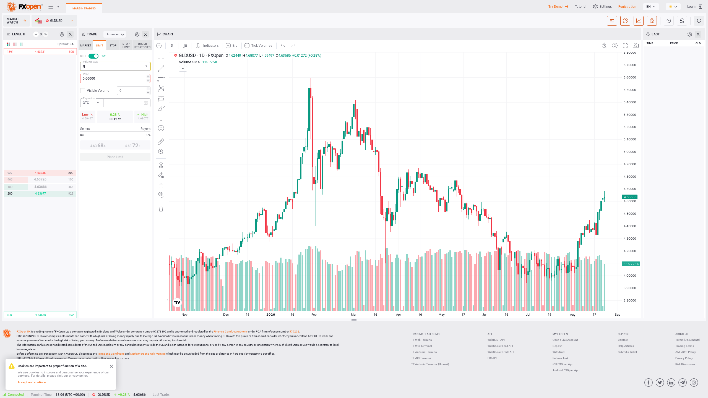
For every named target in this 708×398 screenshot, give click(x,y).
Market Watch (13, 20)
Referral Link (560, 358)
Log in (691, 7)
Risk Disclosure (685, 364)
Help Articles (626, 345)
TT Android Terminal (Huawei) (430, 364)
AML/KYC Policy (685, 352)
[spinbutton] (115, 78)
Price (86, 73)
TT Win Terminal (421, 345)
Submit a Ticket (627, 352)
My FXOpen (560, 334)
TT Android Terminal (424, 352)
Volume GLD (90, 61)
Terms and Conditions (110, 353)
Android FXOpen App (566, 370)
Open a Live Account (565, 339)
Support (624, 334)
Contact (623, 339)
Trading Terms (684, 345)
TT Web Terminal (422, 339)
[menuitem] (114, 34)
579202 (294, 331)
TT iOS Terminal (421, 358)
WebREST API (496, 339)
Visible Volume (98, 91)
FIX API (492, 358)
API (490, 334)
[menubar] (114, 34)
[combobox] (115, 66)
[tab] (86, 45)
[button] (146, 66)
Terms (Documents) (687, 339)
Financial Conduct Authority (231, 331)
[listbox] (651, 6)
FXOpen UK (23, 331)
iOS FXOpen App (563, 364)
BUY (103, 55)
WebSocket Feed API (500, 345)
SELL (83, 55)
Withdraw (558, 352)
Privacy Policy (684, 358)
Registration (627, 7)
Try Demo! (555, 7)
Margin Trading (84, 8)
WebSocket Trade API (501, 352)
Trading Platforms (425, 334)
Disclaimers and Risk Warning (148, 353)
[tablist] (115, 102)
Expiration (89, 98)
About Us (681, 334)
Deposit (557, 345)
